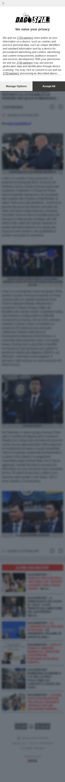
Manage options (16, 86)
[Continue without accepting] (3, 3)
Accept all (48, 86)
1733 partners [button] (25, 37)
